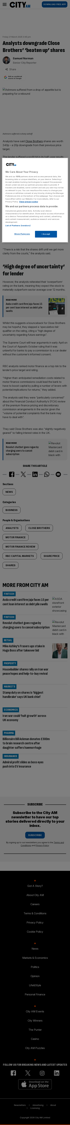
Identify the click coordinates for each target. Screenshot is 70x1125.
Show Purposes (22, 234)
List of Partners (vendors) (18, 225)
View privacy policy (28, 202)
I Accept (46, 234)
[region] (35, 200)
